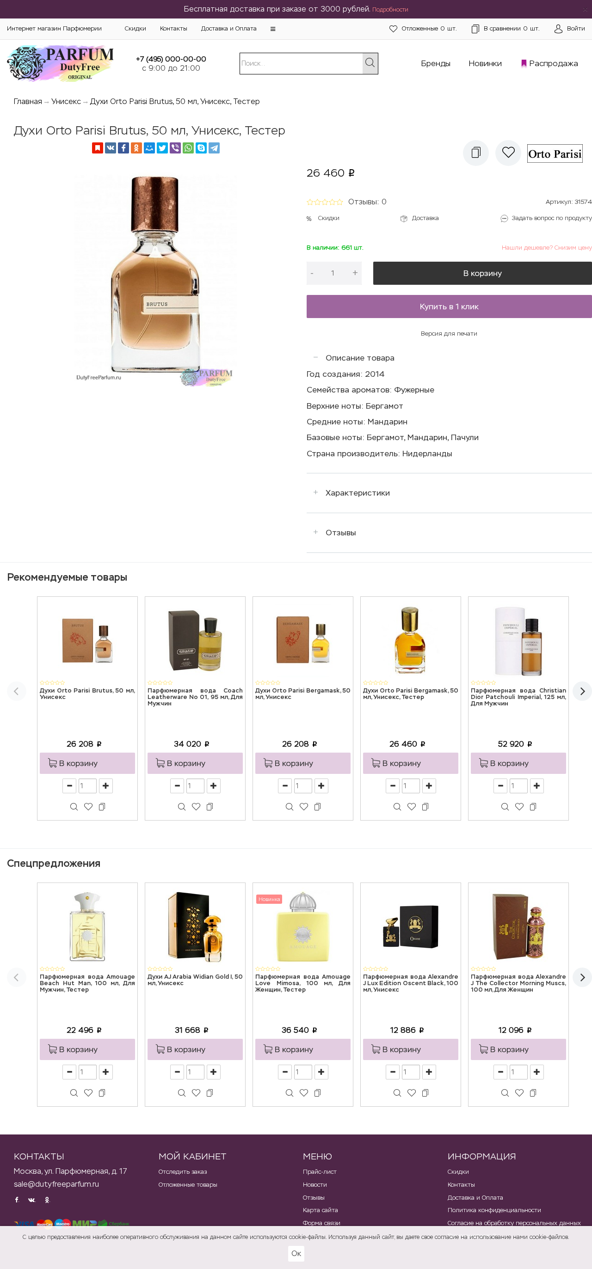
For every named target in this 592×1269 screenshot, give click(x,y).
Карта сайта (320, 1210)
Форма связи (321, 1223)
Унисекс (66, 101)
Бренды (435, 63)
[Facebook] (123, 147)
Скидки (135, 28)
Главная (28, 101)
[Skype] (201, 147)
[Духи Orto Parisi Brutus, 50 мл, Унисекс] (87, 640)
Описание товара (360, 358)
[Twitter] (162, 147)
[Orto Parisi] (558, 153)
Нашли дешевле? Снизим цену (547, 247)
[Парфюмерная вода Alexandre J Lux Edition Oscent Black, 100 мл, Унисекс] (410, 926)
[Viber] (175, 147)
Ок (296, 1253)
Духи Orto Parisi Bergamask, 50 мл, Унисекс (303, 694)
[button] (273, 29)
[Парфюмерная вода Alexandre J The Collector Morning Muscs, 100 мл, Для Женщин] (518, 926)
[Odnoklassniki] (136, 147)
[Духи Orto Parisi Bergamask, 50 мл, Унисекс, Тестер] (410, 640)
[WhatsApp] (188, 147)
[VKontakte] (110, 147)
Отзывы (341, 532)
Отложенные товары (188, 1185)
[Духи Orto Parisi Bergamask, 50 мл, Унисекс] (303, 640)
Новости (315, 1185)
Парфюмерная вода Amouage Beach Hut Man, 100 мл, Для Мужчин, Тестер (87, 984)
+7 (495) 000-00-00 (171, 59)
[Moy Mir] (149, 147)
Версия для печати (449, 333)
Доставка (425, 218)
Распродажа (554, 63)
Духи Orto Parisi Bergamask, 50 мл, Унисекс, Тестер (410, 694)
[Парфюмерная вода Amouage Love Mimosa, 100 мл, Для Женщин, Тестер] (303, 926)
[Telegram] (214, 147)
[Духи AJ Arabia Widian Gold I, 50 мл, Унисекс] (195, 926)
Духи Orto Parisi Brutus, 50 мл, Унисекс (87, 694)
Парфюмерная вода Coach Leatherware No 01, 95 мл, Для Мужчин (195, 697)
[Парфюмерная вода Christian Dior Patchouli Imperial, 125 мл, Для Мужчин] (518, 640)
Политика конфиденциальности (494, 1210)
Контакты (173, 28)
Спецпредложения (53, 863)
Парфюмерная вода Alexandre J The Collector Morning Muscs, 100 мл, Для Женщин (518, 984)
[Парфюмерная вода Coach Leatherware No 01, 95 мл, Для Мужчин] (195, 640)
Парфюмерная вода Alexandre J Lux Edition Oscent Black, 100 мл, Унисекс (410, 984)
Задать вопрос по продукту (552, 218)
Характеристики (358, 493)
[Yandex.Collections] (97, 147)
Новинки (485, 63)
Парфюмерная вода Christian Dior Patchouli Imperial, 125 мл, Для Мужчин (518, 697)
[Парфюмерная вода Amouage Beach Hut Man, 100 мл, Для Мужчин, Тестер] (87, 926)
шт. (429, 28)
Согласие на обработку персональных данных (514, 1223)
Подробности (390, 9)
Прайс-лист (320, 1172)
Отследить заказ (183, 1172)
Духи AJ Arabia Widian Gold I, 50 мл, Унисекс (195, 980)
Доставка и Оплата (229, 28)
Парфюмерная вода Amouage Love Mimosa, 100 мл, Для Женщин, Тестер (303, 984)
